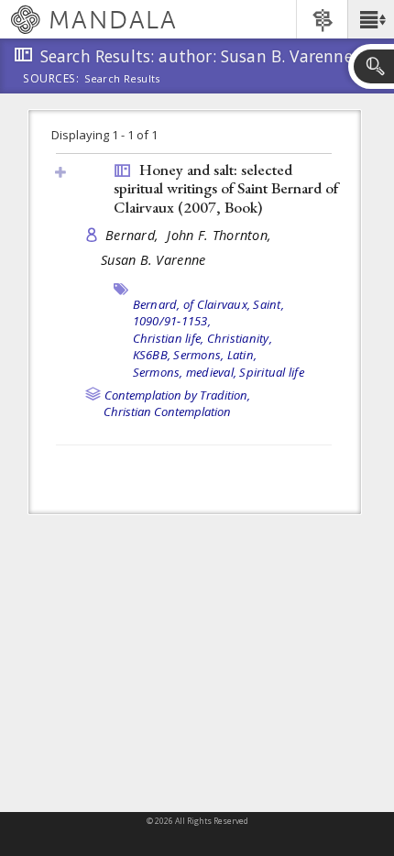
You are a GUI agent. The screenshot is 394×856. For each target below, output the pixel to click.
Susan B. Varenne (153, 260)
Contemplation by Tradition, (177, 395)
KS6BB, (152, 354)
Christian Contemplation (167, 411)
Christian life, (168, 338)
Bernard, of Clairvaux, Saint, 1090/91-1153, (208, 313)
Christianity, (239, 338)
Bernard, (133, 235)
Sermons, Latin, (215, 354)
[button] (370, 19)
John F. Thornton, (221, 235)
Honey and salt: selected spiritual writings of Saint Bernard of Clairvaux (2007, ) (226, 188)
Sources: (51, 79)
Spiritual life (271, 372)
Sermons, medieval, (185, 372)
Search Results (122, 78)
